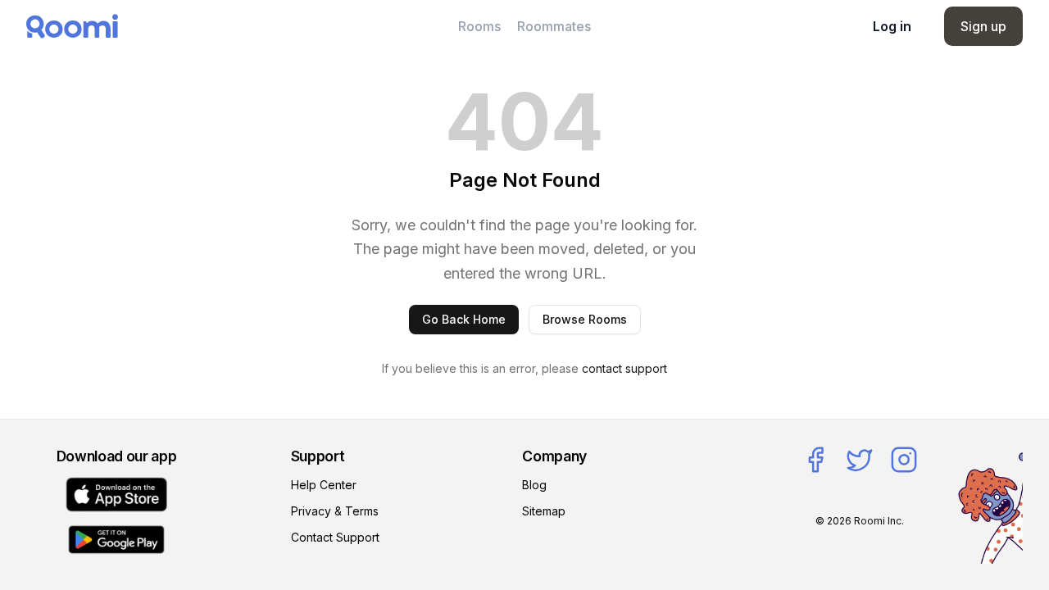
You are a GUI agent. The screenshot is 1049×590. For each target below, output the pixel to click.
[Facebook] (815, 460)
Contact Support (335, 537)
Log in (892, 26)
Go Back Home (464, 319)
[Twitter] (860, 460)
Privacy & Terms (335, 511)
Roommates (554, 26)
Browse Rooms (585, 319)
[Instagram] (904, 460)
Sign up (983, 26)
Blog (534, 485)
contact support (624, 368)
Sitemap (543, 511)
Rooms (479, 26)
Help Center (323, 485)
